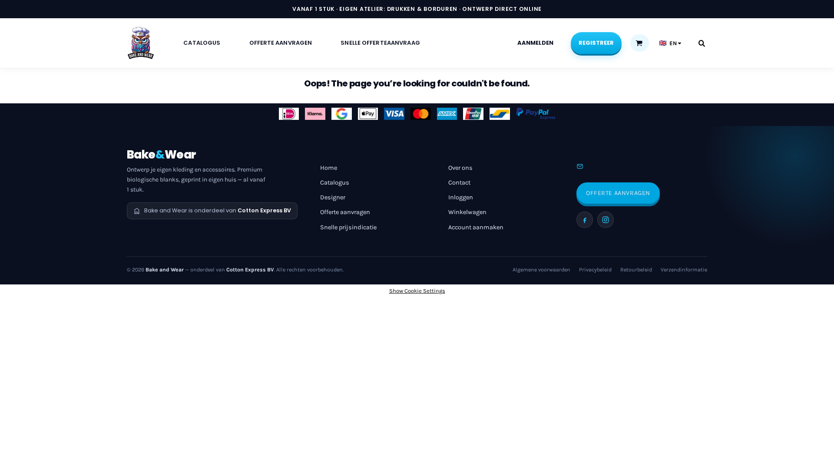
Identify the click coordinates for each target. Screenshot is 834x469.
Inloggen (460, 197)
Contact (459, 182)
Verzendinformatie (684, 270)
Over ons (460, 168)
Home (328, 168)
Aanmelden (535, 43)
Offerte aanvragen (345, 212)
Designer (332, 197)
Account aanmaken (475, 227)
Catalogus (334, 182)
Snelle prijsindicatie (348, 227)
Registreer (596, 43)
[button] (639, 43)
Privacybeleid (595, 270)
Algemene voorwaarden (541, 270)
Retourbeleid (636, 270)
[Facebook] (584, 219)
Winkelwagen (467, 212)
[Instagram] (605, 219)
